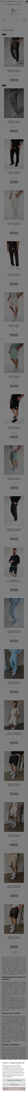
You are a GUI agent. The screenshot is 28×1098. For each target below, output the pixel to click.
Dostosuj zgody (14, 1084)
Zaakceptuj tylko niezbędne (14, 1080)
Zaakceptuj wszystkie (14, 1088)
